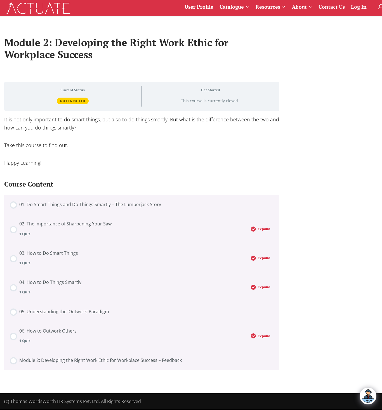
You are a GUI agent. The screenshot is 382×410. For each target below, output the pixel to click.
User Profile (199, 7)
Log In (359, 7)
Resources (268, 7)
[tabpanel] (141, 141)
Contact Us (332, 7)
